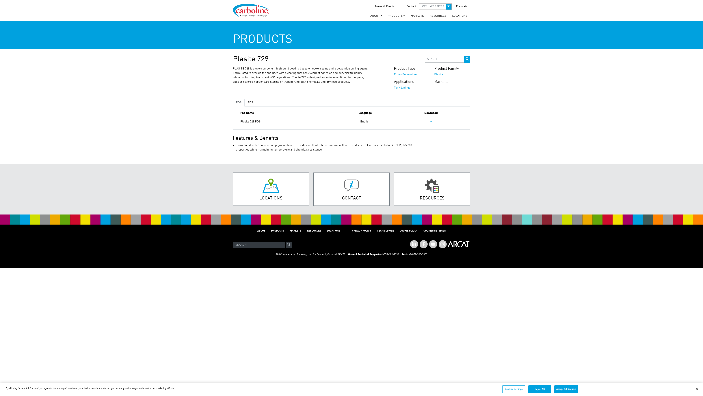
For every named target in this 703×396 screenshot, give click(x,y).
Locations (459, 15)
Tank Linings (402, 87)
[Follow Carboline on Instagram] (443, 244)
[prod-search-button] (467, 59)
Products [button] (395, 15)
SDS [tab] (250, 102)
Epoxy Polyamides (405, 74)
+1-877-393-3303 (418, 254)
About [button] (375, 15)
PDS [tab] (238, 102)
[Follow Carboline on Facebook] (424, 244)
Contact (411, 6)
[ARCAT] (458, 245)
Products (277, 231)
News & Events (385, 6)
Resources (438, 15)
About (261, 231)
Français (461, 6)
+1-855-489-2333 (389, 254)
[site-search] (288, 245)
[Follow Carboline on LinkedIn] (414, 244)
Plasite (438, 74)
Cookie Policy (409, 231)
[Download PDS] (431, 122)
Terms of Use (385, 231)
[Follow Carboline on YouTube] (433, 244)
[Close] (697, 389)
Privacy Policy (361, 231)
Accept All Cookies (566, 389)
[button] (435, 6)
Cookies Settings (513, 389)
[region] (351, 389)
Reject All (540, 389)
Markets (417, 15)
